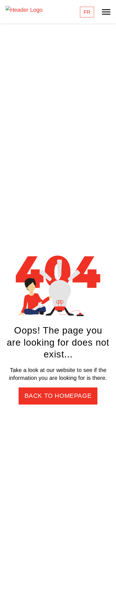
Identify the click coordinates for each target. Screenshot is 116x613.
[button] (106, 600)
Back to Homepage (58, 395)
